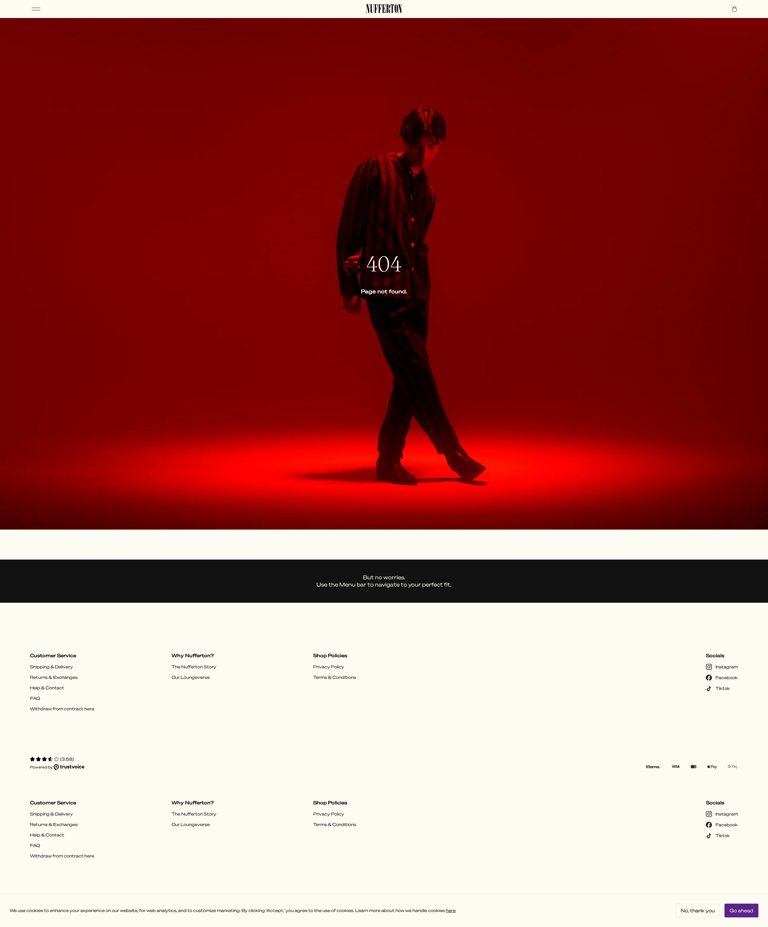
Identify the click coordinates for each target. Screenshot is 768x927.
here (451, 910)
